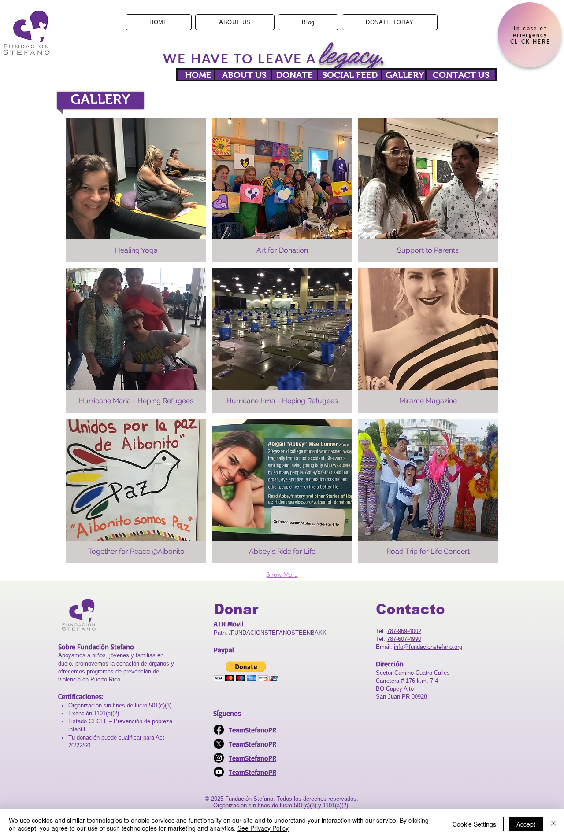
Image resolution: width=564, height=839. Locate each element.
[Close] (553, 824)
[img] (136, 190)
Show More (282, 574)
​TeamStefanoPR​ (252, 744)
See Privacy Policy (263, 828)
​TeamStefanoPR (252, 772)
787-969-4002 (404, 631)
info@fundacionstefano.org (428, 647)
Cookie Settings (474, 824)
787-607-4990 (404, 639)
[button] (246, 671)
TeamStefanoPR (252, 729)
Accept (525, 824)
